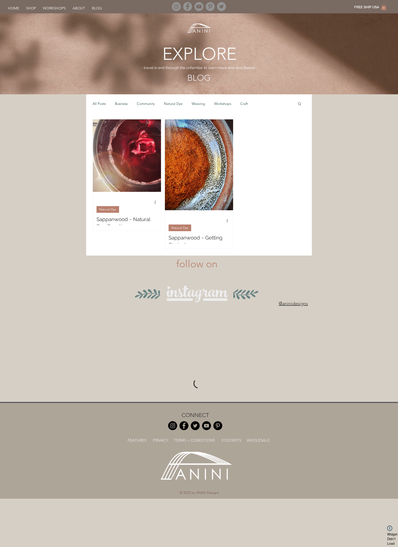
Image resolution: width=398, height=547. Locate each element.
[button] (383, 6)
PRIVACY (160, 440)
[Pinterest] (210, 6)
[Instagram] (176, 6)
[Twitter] (221, 6)
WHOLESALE (258, 440)
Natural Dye (173, 103)
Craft (244, 103)
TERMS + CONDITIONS (194, 440)
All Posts (99, 103)
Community (146, 103)
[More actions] (156, 202)
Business (121, 103)
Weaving (198, 103)
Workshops (222, 103)
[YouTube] (198, 6)
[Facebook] (187, 6)
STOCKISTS (231, 440)
